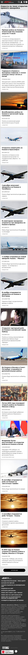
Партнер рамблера (14, 647)
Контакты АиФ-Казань (8, 590)
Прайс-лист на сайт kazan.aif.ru (11, 595)
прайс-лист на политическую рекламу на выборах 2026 (11, 597)
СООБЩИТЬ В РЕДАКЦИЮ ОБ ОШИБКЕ (12, 600)
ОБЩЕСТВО (5, 89)
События (5, 48)
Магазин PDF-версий (7, 583)
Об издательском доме (8, 581)
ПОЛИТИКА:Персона (8, 457)
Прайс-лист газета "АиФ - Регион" (11, 592)
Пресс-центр (22, 581)
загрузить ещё (14, 570)
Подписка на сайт (7, 588)
